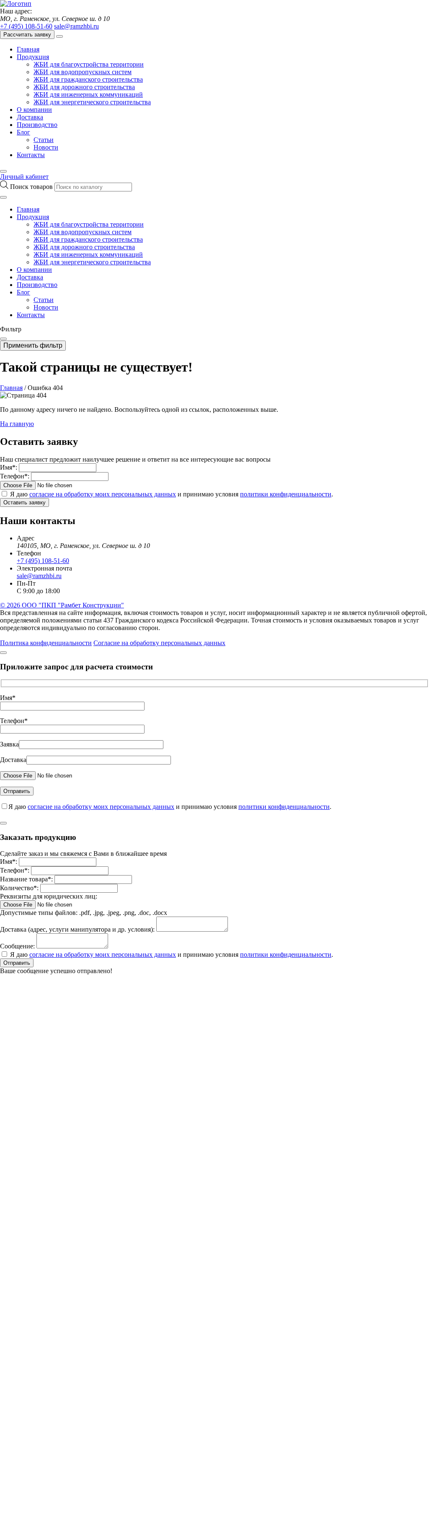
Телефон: (14, 476)
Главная (28, 49)
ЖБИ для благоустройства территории (89, 64)
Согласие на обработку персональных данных (159, 642)
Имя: (8, 467)
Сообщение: (17, 946)
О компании (34, 109)
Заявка (9, 744)
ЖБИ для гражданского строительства (88, 79)
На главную (17, 423)
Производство (37, 124)
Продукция (33, 56)
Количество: (19, 887)
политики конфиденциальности (285, 494)
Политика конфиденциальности (46, 642)
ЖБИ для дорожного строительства (84, 86)
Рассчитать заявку (27, 34)
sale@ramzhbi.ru (76, 26)
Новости (46, 147)
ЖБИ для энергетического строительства (92, 102)
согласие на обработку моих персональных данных (102, 494)
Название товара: (26, 879)
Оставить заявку (24, 502)
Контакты (31, 154)
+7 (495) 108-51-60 (26, 26)
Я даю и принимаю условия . (171, 494)
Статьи (44, 139)
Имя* (8, 697)
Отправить (16, 963)
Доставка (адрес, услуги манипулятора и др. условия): (77, 929)
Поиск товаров (32, 186)
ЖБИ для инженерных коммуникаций (88, 94)
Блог (23, 132)
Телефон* (14, 720)
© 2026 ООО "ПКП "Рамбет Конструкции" (62, 605)
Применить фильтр (32, 345)
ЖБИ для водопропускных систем (83, 71)
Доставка (30, 117)
